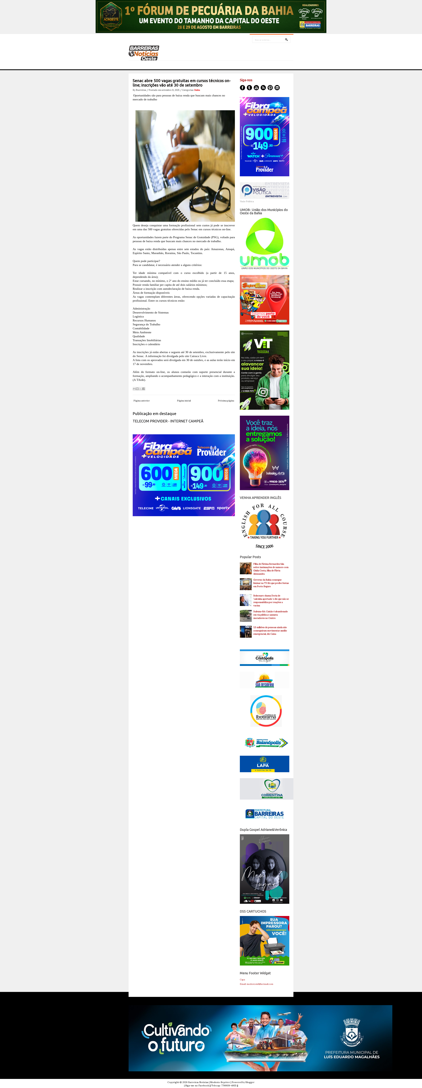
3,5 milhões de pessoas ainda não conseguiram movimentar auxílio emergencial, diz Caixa (270, 630)
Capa (242, 979)
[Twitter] (249, 87)
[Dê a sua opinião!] (137, 388)
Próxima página (226, 400)
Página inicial (184, 400)
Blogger (250, 1082)
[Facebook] (242, 87)
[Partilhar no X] (140, 388)
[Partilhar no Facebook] (143, 388)
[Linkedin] (277, 87)
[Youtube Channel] (256, 87)
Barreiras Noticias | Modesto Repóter (209, 1082)
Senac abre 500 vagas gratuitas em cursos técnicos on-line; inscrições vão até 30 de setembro (182, 82)
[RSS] (263, 87)
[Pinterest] (270, 87)
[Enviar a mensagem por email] (134, 388)
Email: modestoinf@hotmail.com (256, 984)
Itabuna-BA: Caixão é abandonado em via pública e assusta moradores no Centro (270, 615)
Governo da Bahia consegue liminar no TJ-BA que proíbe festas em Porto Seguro (271, 583)
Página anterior (142, 400)
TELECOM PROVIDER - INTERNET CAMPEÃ (168, 421)
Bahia (197, 90)
